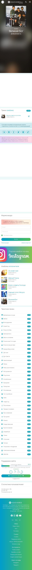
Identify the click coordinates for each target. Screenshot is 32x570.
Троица (16, 443)
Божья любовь (16, 330)
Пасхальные (16, 405)
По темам (16, 531)
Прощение (16, 416)
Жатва (16, 364)
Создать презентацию (16, 557)
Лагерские (16, 386)
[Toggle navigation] (30, 2)
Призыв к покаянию (16, 409)
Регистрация (5, 242)
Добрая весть (16, 34)
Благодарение (16, 322)
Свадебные (16, 431)
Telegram (16, 565)
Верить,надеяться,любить (13, 115)
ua (19, 520)
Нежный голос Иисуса (16, 292)
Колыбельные (16, 379)
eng (16, 520)
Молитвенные (16, 390)
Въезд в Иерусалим (16, 349)
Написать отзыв (16, 544)
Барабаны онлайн (16, 552)
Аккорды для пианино (16, 554)
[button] (23, 24)
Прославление (16, 413)
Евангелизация (16, 360)
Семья (16, 435)
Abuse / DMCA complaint (16, 541)
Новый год (16, 401)
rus (12, 520)
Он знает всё (13, 271)
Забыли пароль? (26, 242)
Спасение (16, 439)
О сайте (16, 536)
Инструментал (16, 371)
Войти (16, 239)
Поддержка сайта (16, 539)
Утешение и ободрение (16, 446)
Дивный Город (13, 278)
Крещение (16, 382)
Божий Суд (16, 326)
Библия (16, 318)
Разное (16, 420)
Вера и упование (16, 337)
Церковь (16, 454)
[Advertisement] (16, 55)
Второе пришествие (16, 345)
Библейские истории (16, 315)
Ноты (16, 528)
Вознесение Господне (16, 341)
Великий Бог (12, 299)
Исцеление (16, 375)
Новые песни (16, 526)
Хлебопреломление (16, 450)
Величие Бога (16, 333)
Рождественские (16, 424)
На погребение (16, 394)
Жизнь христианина (16, 367)
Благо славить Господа (17, 285)
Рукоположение (16, 428)
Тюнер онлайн (16, 549)
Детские (16, 352)
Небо (16, 397)
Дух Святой (16, 356)
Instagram (16, 562)
